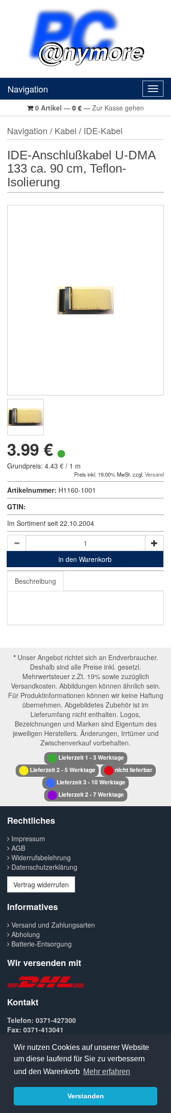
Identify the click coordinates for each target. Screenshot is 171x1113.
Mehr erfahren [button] (106, 1071)
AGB (17, 848)
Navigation (28, 89)
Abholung (25, 934)
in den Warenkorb (85, 559)
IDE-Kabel (103, 130)
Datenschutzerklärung (43, 867)
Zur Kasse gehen (118, 107)
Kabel (65, 130)
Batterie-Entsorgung (41, 943)
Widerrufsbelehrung (40, 857)
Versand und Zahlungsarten (52, 924)
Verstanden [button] (85, 1096)
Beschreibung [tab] (35, 581)
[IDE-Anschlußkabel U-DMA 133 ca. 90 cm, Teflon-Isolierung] (25, 417)
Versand (154, 474)
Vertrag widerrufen (41, 884)
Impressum (27, 838)
